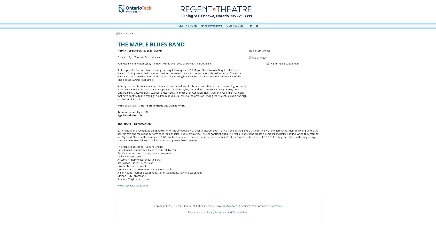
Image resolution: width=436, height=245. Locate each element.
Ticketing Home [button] (186, 25)
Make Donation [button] (211, 25)
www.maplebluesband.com (133, 185)
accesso (277, 206)
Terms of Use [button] (239, 212)
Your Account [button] (235, 25)
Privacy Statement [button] (217, 212)
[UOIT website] (135, 12)
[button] (253, 25)
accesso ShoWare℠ (227, 206)
